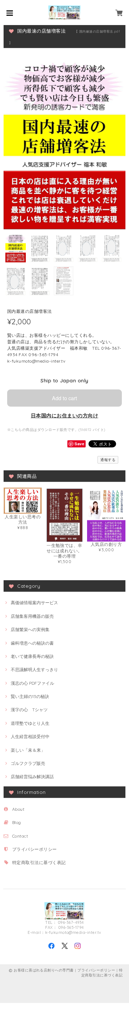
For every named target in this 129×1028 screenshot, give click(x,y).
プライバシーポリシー (34, 849)
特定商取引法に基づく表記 (39, 862)
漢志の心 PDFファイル (32, 683)
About (18, 809)
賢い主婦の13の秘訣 (30, 696)
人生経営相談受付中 (30, 736)
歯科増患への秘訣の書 (32, 643)
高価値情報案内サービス (34, 602)
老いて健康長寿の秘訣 (32, 656)
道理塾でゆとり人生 (30, 723)
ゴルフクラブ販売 (28, 763)
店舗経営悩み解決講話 (32, 776)
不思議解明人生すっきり (34, 669)
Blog (16, 822)
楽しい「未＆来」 (28, 750)
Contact (20, 836)
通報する (107, 459)
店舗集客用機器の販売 (32, 616)
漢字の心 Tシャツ (29, 709)
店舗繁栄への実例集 (30, 629)
